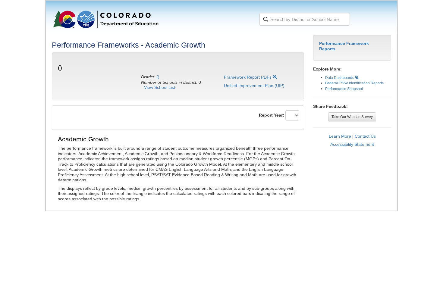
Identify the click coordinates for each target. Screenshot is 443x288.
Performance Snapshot (344, 89)
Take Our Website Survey (352, 117)
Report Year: (271, 115)
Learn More (340, 136)
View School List (159, 87)
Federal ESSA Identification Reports (354, 83)
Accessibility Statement (352, 144)
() (157, 76)
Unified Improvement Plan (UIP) (254, 85)
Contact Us (365, 136)
